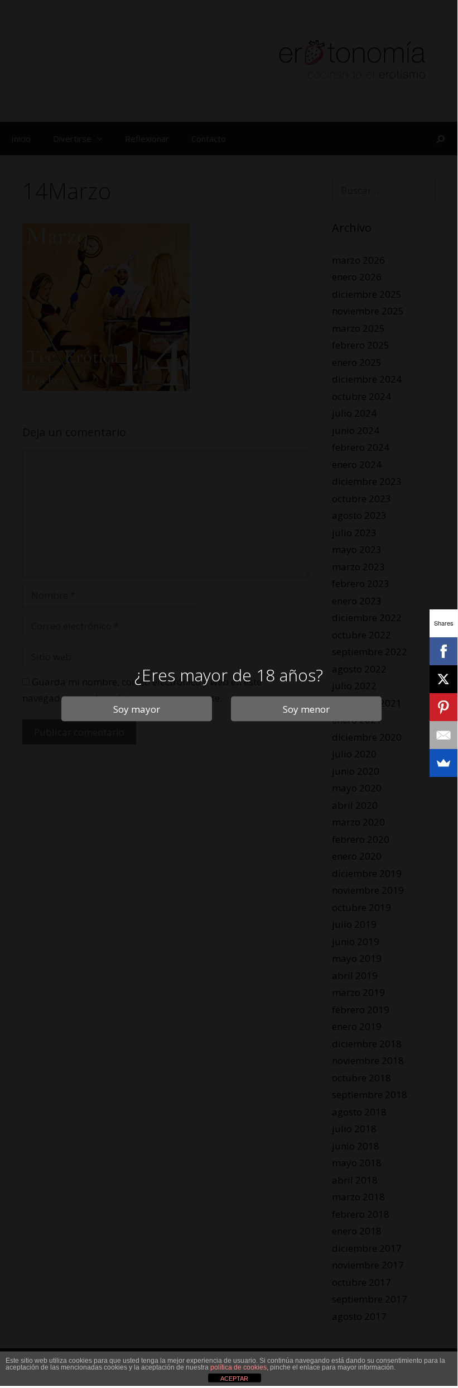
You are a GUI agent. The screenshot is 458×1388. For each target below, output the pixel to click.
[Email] (443, 735)
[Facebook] (443, 651)
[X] (443, 679)
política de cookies (238, 1367)
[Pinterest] (443, 707)
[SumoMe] (443, 763)
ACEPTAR (234, 1378)
